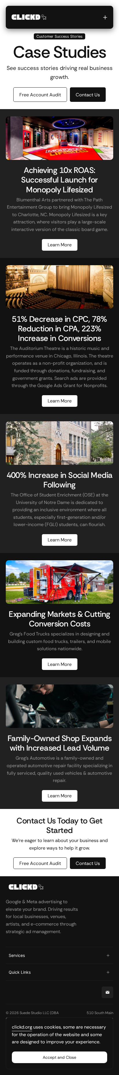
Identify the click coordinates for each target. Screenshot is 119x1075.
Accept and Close (59, 1057)
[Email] (107, 992)
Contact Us (88, 863)
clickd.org (22, 1027)
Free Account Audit (40, 863)
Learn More (60, 245)
